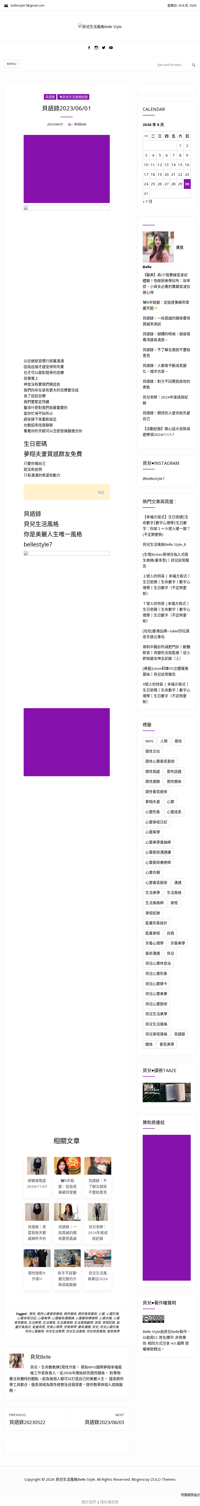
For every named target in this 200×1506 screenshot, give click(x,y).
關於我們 (88, 1501)
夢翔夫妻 (152, 801)
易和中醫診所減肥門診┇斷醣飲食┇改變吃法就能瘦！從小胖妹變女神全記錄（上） (166, 652)
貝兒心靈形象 (109, 1327)
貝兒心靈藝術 (34, 1331)
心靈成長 (174, 811)
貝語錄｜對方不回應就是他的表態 (166, 384)
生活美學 (34, 1322)
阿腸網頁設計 (190, 1495)
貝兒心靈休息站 (158, 963)
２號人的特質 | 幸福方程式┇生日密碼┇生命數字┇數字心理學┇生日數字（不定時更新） (167, 584)
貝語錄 (50, 97)
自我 (170, 933)
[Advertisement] (68, 169)
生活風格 (48, 1322)
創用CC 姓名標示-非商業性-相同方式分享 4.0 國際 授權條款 (166, 1343)
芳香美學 (70, 1327)
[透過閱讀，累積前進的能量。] (167, 1092)
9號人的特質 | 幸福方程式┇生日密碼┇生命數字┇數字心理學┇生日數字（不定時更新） (166, 693)
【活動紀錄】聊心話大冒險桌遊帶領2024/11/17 (166, 431)
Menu (12, 64)
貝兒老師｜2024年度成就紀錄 (98, 1232)
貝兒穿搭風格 (95, 1331)
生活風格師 (64, 1322)
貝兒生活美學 (54, 1331)
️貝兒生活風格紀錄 (75, 97)
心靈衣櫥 (105, 1318)
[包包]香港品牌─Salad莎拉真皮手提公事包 (166, 633)
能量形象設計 (156, 922)
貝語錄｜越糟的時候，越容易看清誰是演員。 (166, 336)
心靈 (101, 1314)
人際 (164, 741)
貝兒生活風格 (75, 1331)
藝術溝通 (84, 1327)
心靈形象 (112, 1314)
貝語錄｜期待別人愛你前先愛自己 (166, 415)
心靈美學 (44, 1318)
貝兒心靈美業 (156, 993)
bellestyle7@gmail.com (26, 5)
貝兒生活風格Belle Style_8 (164, 544)
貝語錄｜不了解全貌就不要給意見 (98, 1186)
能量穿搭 (38, 1327)
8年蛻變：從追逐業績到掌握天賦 (166, 305)
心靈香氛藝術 (156, 882)
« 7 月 (147, 201)
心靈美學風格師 (158, 842)
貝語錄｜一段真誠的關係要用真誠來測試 (166, 321)
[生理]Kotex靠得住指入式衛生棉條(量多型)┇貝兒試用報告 (166, 560)
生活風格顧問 (83, 1322)
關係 (149, 1044)
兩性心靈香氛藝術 (49, 1314)
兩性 (32, 1314)
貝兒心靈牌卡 (156, 983)
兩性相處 (152, 771)
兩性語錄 (152, 781)
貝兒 (95, 1327)
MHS (149, 741)
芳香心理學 (54, 1327)
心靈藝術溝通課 (63, 1318)
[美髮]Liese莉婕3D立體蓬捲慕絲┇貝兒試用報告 (165, 671)
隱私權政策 (109, 1501)
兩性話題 (174, 771)
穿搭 (97, 1322)
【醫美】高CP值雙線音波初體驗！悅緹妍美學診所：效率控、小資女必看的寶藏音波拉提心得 (166, 283)
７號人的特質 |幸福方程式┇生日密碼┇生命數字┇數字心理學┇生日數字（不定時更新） (166, 612)
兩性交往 (152, 751)
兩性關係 (70, 1314)
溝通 (177, 882)
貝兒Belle (80, 124)
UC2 (101, 492)
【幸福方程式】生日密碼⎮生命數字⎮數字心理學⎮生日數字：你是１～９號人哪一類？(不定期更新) (166, 525)
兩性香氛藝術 (87, 1314)
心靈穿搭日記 (26, 1318)
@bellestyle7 (154, 478)
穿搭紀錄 (108, 1322)
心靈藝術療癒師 (86, 1318)
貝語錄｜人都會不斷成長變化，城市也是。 (165, 368)
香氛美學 (113, 1331)
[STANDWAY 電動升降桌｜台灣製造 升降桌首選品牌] (67, 1258)
